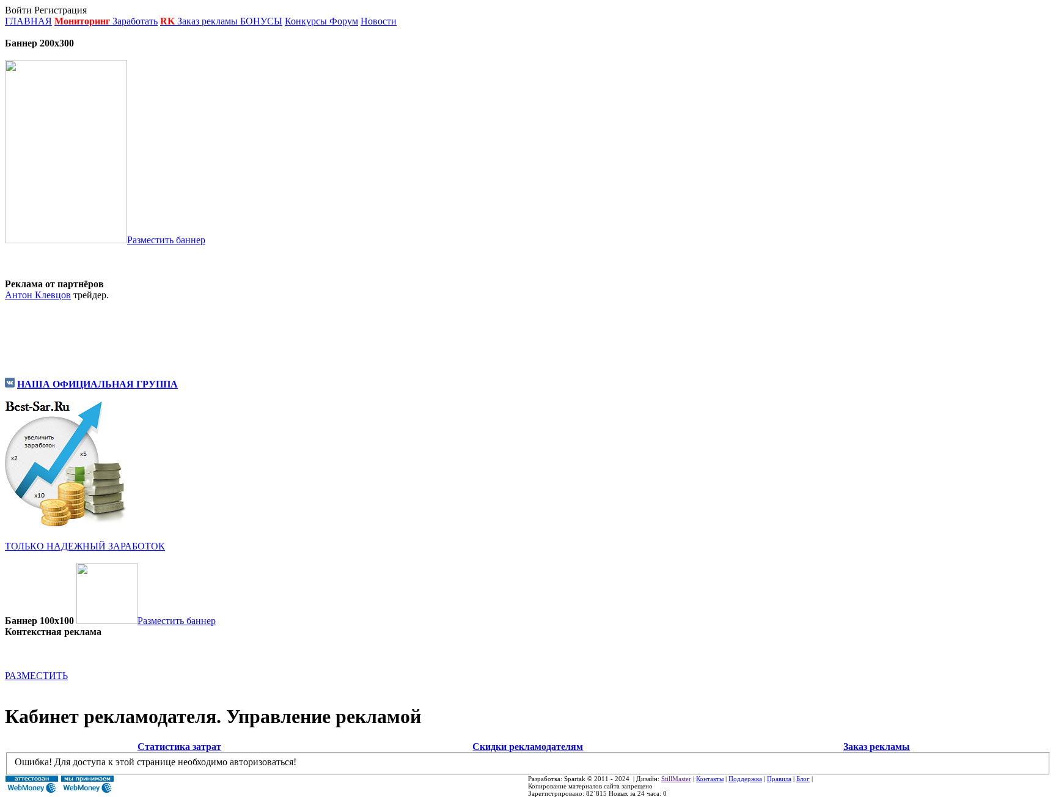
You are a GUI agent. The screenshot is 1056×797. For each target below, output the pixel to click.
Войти (18, 10)
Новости (379, 21)
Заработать (135, 21)
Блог (803, 778)
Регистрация (60, 10)
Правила (779, 778)
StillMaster (676, 778)
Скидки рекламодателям (527, 746)
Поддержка (745, 778)
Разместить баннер (166, 240)
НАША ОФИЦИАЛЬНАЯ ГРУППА (97, 384)
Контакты (710, 778)
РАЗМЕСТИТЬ (36, 675)
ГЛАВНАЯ (28, 21)
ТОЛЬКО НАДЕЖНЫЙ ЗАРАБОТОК (85, 546)
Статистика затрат (179, 746)
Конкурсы (306, 21)
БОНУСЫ (261, 21)
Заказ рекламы (208, 21)
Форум (343, 21)
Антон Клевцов (38, 295)
